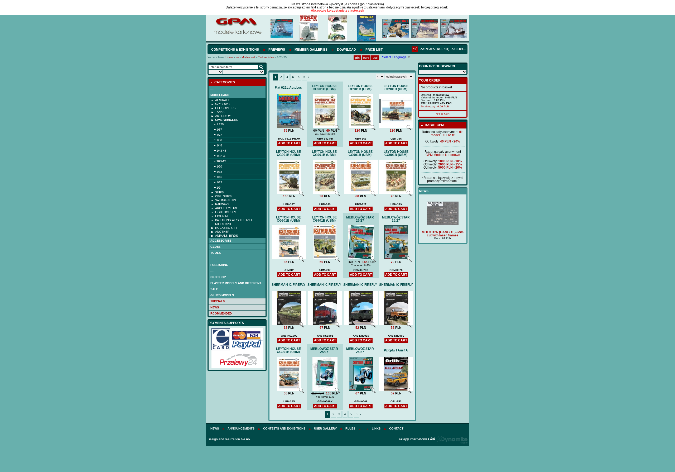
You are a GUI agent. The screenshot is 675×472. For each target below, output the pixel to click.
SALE (214, 289)
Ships (219, 192)
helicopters (225, 107)
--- (237, 57)
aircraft (222, 100)
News (214, 307)
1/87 (219, 129)
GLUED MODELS (222, 295)
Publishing (219, 264)
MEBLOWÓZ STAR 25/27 (360, 219)
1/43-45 (221, 150)
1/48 (219, 145)
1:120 (220, 124)
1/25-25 (221, 161)
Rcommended (221, 313)
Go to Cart (442, 113)
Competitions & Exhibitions (235, 49)
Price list (374, 49)
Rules (350, 428)
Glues (215, 246)
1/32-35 (221, 156)
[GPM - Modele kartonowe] (237, 34)
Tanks (219, 111)
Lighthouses (225, 212)
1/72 (219, 134)
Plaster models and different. (236, 283)
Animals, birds (226, 235)
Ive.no (245, 439)
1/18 (219, 171)
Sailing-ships (225, 200)
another (222, 231)
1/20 (219, 166)
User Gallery (325, 428)
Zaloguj (458, 49)
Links (376, 428)
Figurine (222, 216)
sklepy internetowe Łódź (417, 439)
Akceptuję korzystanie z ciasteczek (337, 10)
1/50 (219, 140)
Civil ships (223, 196)
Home (229, 57)
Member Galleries (311, 49)
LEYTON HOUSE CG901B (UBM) (324, 87)
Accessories (220, 240)
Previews (276, 49)
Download (346, 49)
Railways (222, 204)
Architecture (226, 208)
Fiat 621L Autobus (288, 87)
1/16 (219, 177)
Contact (396, 428)
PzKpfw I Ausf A (396, 350)
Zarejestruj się (434, 49)
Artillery (223, 115)
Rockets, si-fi (226, 227)
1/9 (218, 187)
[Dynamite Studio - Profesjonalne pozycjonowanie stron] (451, 439)
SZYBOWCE (223, 104)
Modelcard (248, 57)
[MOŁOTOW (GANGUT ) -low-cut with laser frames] (443, 224)
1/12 (219, 182)
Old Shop (218, 277)
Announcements (241, 428)
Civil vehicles (266, 57)
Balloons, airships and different (233, 221)
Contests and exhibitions (284, 428)
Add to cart (289, 143)
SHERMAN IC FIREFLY (288, 285)
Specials (217, 301)
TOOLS (215, 252)
